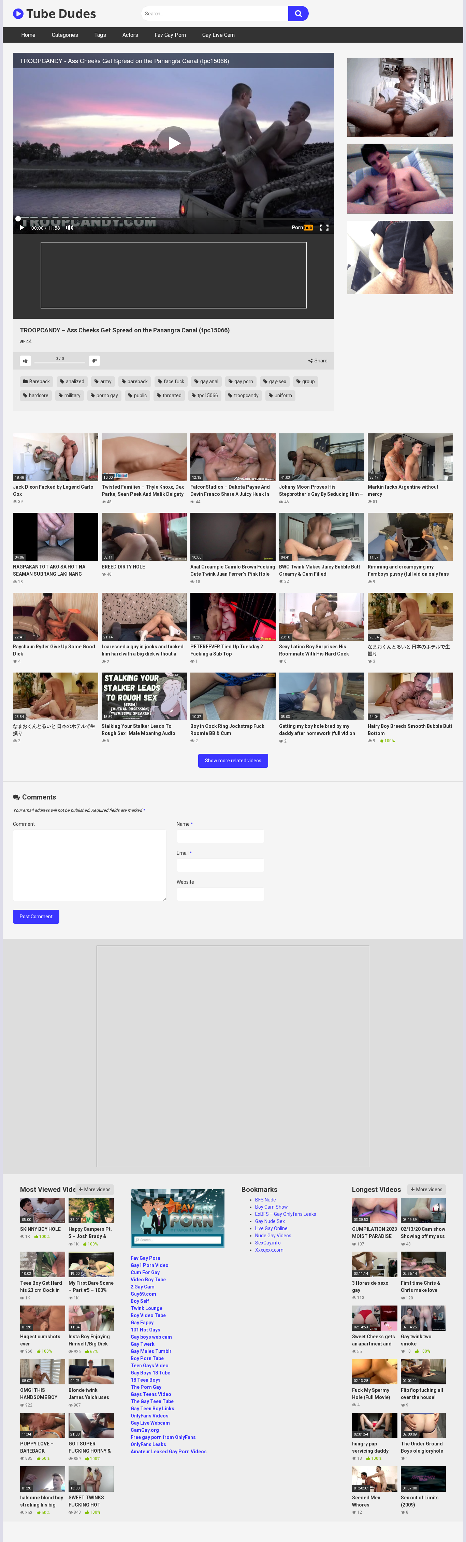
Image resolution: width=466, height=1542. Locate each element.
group (308, 381)
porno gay (107, 395)
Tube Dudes (60, 13)
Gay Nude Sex (270, 1221)
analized (74, 381)
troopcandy (246, 395)
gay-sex (277, 381)
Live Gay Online (271, 1228)
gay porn (243, 381)
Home (28, 35)
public (140, 395)
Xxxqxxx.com (269, 1250)
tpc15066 (207, 395)
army (105, 381)
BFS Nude (265, 1199)
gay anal (208, 381)
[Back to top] (443, 1521)
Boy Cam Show (271, 1207)
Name (185, 824)
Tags (100, 35)
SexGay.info (268, 1242)
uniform (283, 395)
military (72, 395)
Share (320, 360)
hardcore (38, 395)
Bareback (39, 381)
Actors (130, 35)
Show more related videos (233, 760)
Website (185, 882)
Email (184, 853)
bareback (137, 381)
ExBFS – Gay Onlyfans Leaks (285, 1214)
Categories (65, 35)
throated (171, 395)
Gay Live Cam (218, 35)
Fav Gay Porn (170, 35)
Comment (24, 824)
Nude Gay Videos (273, 1235)
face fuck (173, 381)
